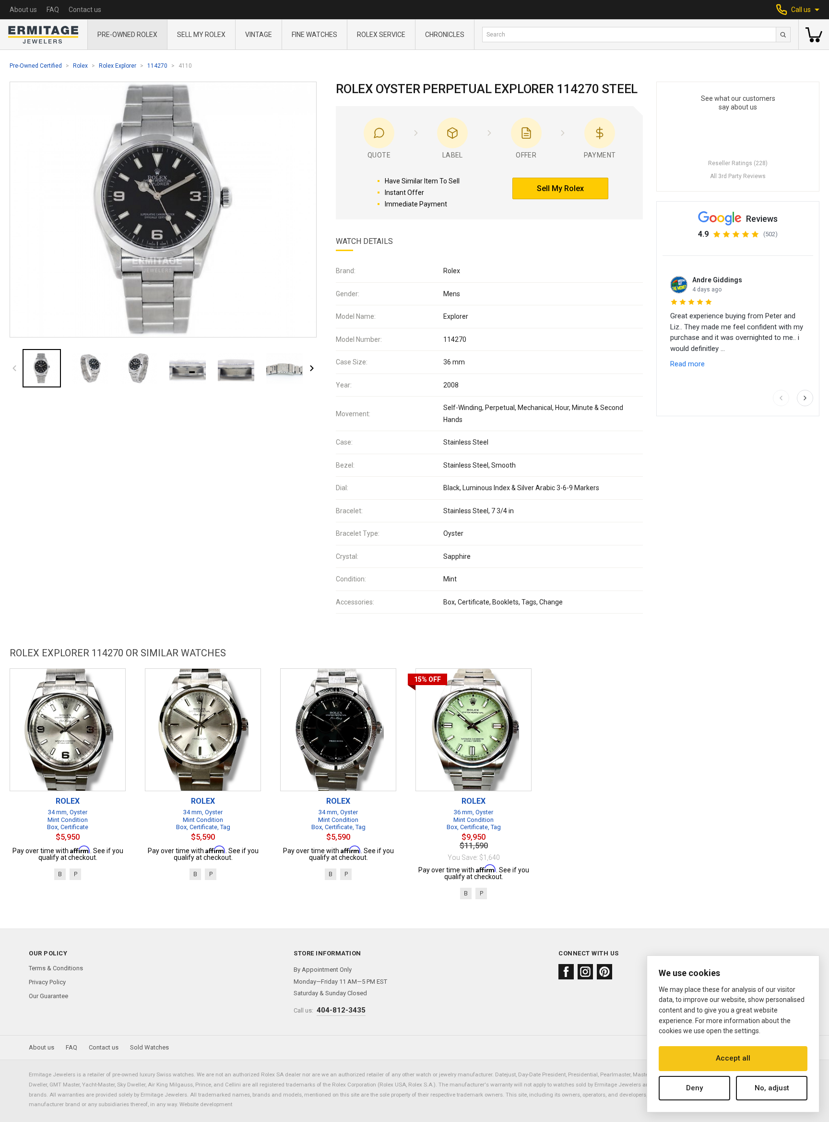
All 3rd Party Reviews (738, 176)
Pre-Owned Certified (36, 66)
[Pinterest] (604, 971)
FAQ (53, 9)
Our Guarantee (48, 996)
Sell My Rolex (201, 34)
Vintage (258, 34)
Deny (694, 1088)
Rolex (80, 66)
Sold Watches (149, 1047)
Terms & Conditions (56, 968)
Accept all (733, 1058)
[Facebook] (566, 971)
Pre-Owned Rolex (127, 34)
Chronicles (444, 34)
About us (23, 9)
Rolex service (381, 34)
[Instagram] (585, 971)
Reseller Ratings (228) (738, 163)
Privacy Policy (47, 982)
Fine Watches (314, 34)
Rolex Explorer (117, 66)
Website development (205, 1104)
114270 (157, 66)
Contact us (85, 9)
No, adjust (772, 1088)
